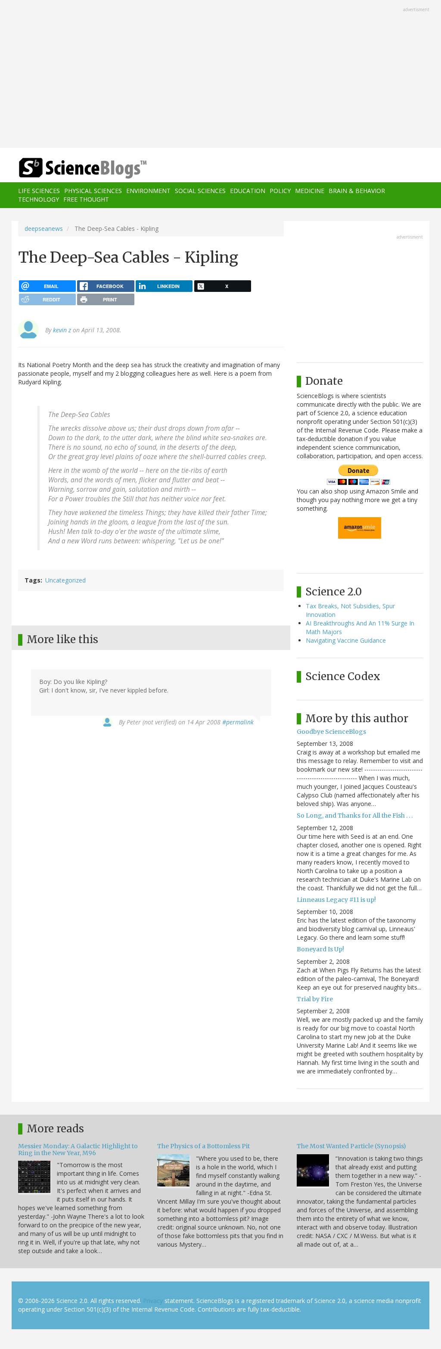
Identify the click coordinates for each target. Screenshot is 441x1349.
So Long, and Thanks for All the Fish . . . (355, 815)
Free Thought (86, 199)
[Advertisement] (220, 75)
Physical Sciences (93, 191)
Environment (148, 191)
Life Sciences (39, 191)
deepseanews (44, 228)
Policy (280, 191)
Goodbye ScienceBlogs (331, 732)
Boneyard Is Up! (320, 949)
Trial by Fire (315, 999)
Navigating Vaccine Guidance (346, 640)
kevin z (62, 330)
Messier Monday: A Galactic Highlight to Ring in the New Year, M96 (78, 1149)
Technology (38, 199)
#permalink (238, 722)
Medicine (309, 191)
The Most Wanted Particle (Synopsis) (351, 1146)
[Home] (85, 168)
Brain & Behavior (357, 191)
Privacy (153, 1301)
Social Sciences (200, 191)
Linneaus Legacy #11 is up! (336, 900)
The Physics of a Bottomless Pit (203, 1146)
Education (247, 191)
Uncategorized (65, 580)
